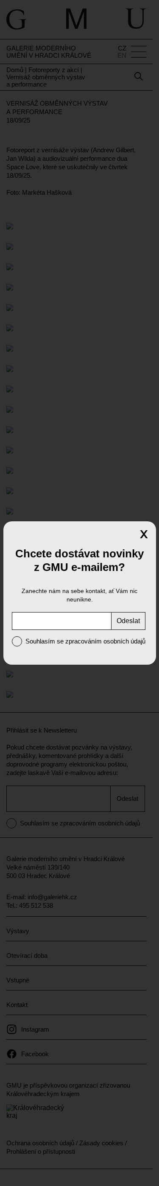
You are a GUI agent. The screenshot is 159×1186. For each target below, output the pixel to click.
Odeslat (128, 620)
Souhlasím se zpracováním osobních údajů (85, 641)
